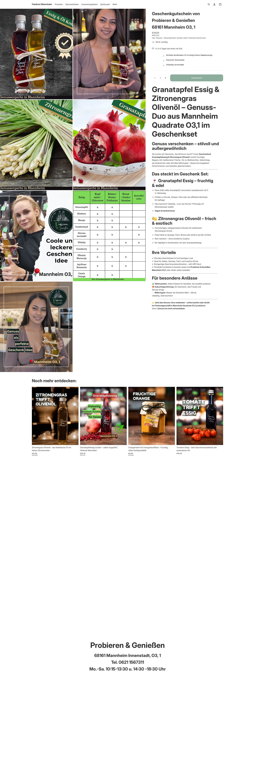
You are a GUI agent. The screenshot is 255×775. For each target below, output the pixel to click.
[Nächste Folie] (74, 416)
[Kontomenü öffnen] (214, 4)
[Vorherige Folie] (36, 416)
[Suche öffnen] (209, 4)
